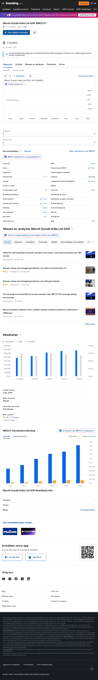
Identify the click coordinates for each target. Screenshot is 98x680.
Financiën (51, 64)
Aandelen (6, 9)
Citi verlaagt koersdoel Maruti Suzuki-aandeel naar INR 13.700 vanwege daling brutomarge (40, 296)
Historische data (18, 70)
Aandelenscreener (21, 9)
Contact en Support (58, 601)
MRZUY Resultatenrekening (19, 430)
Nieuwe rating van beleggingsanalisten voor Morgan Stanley (31, 281)
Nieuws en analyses (34, 64)
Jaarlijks (6, 436)
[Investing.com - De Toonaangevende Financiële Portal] (14, 3)
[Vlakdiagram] (9, 76)
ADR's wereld (68, 9)
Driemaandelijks (20, 436)
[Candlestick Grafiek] (5, 76)
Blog (3, 591)
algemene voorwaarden (11, 665)
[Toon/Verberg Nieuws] (30, 76)
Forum (62, 64)
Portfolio (5, 601)
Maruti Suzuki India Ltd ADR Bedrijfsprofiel (27, 490)
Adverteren (55, 596)
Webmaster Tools (9, 606)
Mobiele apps (7, 596)
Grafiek (18, 64)
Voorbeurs (46, 9)
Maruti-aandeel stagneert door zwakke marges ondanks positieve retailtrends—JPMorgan (41, 311)
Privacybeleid (28, 665)
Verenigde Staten (87, 510)
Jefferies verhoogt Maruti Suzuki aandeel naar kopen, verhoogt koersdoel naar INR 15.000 (42, 254)
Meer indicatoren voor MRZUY (82, 151)
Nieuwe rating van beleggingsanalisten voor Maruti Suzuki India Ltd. (35, 268)
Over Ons (54, 591)
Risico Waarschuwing (44, 665)
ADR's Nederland (83, 9)
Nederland (35, 9)
